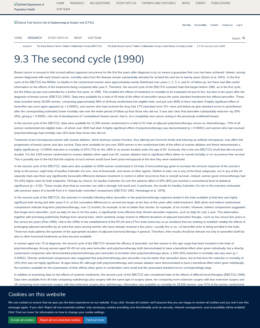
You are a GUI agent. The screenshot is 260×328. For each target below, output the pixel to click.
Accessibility (200, 25)
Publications (220, 3)
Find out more (95, 320)
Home (60, 3)
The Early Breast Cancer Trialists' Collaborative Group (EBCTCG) (69, 46)
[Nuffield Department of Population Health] (33, 7)
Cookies (214, 25)
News (186, 3)
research (35, 37)
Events (201, 3)
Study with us (126, 3)
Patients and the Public (159, 3)
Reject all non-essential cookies (60, 320)
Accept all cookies (22, 320)
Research (77, 3)
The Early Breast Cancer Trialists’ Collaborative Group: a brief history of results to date (150, 46)
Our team (63, 9)
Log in (239, 25)
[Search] (243, 38)
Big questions (100, 3)
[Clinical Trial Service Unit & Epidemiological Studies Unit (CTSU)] (54, 21)
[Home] (17, 46)
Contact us (227, 25)
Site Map (186, 25)
